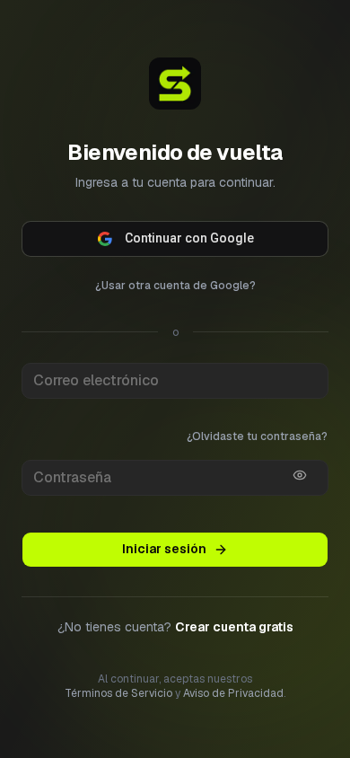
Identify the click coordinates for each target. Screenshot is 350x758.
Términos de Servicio (118, 735)
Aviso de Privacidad (233, 735)
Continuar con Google (189, 223)
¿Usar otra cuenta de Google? (175, 271)
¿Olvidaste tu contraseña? (257, 422)
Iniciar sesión (164, 590)
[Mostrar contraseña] (300, 461)
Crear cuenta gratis (234, 668)
